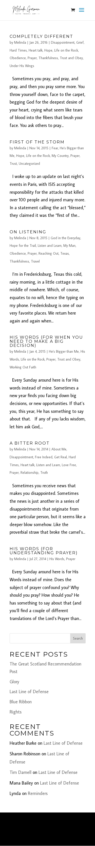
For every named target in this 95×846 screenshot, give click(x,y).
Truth (44, 472)
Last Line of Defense (29, 691)
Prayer (32, 58)
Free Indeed (43, 457)
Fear (55, 148)
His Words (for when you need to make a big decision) (46, 341)
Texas (64, 253)
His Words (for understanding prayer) (44, 550)
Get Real (60, 457)
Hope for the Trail (23, 245)
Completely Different (41, 36)
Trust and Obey (71, 58)
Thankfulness (48, 58)
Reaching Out (49, 253)
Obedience (18, 58)
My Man (69, 245)
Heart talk (36, 50)
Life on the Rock (66, 50)
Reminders (38, 793)
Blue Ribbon (21, 702)
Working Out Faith (23, 367)
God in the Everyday (65, 238)
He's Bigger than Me (64, 351)
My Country (60, 155)
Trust (13, 163)
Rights (16, 712)
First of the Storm (37, 142)
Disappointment (62, 42)
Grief (80, 42)
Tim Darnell (20, 772)
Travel (35, 261)
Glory (14, 682)
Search (78, 638)
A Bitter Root (30, 443)
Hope (48, 50)
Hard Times (18, 50)
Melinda (20, 42)
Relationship (30, 472)
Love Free (69, 465)
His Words (56, 559)
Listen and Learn (50, 245)
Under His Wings (22, 65)
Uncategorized (29, 163)
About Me (58, 449)
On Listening (28, 232)
